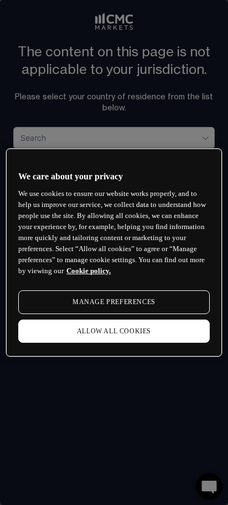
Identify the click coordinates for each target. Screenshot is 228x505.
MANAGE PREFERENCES (114, 302)
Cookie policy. (88, 271)
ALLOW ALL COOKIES (114, 331)
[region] (114, 253)
